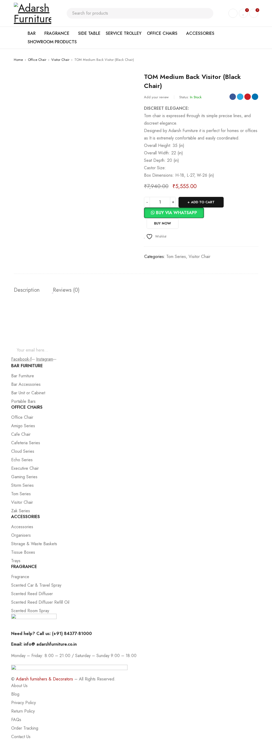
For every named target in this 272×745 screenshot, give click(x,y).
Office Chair (37, 59)
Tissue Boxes (23, 552)
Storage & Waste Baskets (34, 544)
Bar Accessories (26, 384)
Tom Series (176, 256)
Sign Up (254, 350)
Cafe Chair (21, 434)
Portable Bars (23, 401)
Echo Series (22, 460)
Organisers (21, 535)
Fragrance (20, 577)
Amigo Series (23, 426)
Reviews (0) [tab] (66, 290)
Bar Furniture (22, 376)
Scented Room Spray (30, 611)
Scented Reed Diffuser (32, 594)
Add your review (156, 97)
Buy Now (162, 223)
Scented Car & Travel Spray (36, 585)
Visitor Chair (60, 59)
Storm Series (22, 485)
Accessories (22, 527)
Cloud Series (22, 451)
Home (18, 59)
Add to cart (203, 202)
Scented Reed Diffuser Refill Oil (40, 602)
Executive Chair (25, 468)
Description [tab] (27, 290)
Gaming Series (24, 477)
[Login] (232, 13)
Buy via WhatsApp (176, 213)
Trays (15, 561)
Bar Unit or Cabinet (28, 393)
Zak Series (20, 511)
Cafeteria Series (25, 443)
